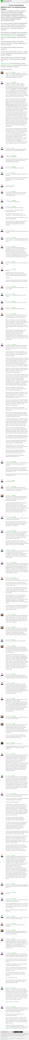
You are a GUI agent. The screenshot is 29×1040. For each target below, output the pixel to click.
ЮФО (9, 2)
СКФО (1, 2)
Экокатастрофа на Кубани (24, 2)
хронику (13, 65)
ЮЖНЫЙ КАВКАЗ (5, 2)
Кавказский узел (5, 63)
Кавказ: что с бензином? (16, 2)
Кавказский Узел (7, 1)
